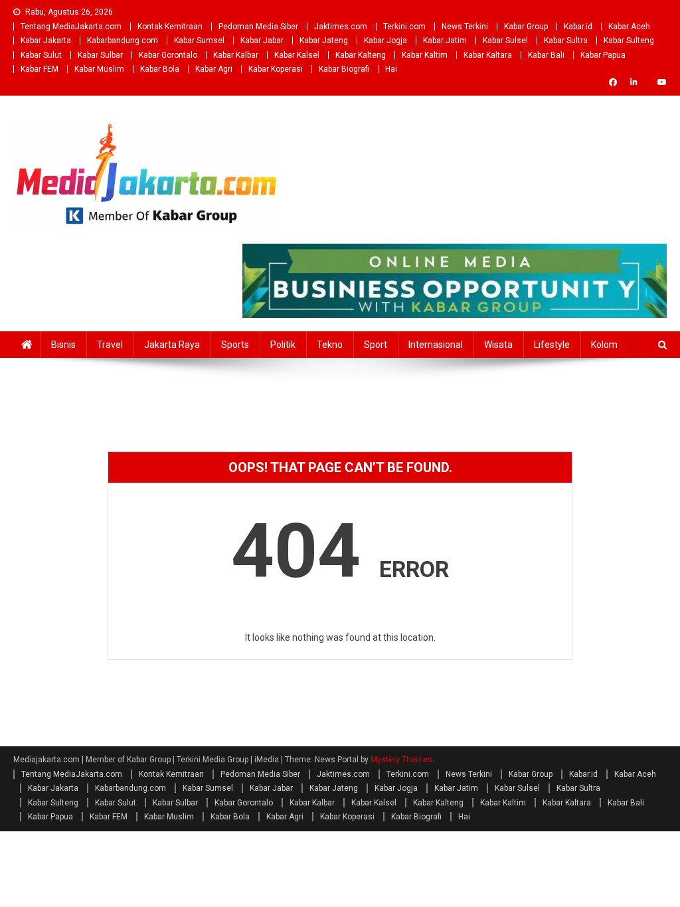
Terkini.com (404, 26)
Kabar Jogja (385, 40)
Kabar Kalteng (360, 55)
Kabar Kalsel (296, 55)
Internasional (435, 344)
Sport (375, 344)
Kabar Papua (603, 55)
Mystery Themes (401, 759)
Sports (235, 344)
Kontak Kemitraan (170, 26)
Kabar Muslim (99, 69)
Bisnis (63, 344)
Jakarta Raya (172, 344)
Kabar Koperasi (275, 69)
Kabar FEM (39, 69)
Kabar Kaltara (488, 55)
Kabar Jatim (445, 40)
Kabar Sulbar (100, 55)
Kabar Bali (546, 55)
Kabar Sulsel (505, 40)
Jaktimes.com (340, 26)
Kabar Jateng (323, 40)
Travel (110, 344)
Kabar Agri (213, 69)
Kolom (604, 344)
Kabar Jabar (262, 40)
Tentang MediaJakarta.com (71, 26)
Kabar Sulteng (629, 40)
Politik (283, 344)
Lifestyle (552, 344)
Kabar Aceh (629, 26)
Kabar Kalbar (235, 55)
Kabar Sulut (41, 55)
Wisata (498, 344)
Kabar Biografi (344, 69)
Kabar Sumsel (199, 40)
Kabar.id (578, 26)
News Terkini (465, 26)
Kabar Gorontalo (168, 55)
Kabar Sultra (566, 40)
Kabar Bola (159, 69)
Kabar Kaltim (425, 55)
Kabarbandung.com (122, 40)
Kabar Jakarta (46, 40)
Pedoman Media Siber (258, 26)
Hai (391, 69)
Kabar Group (526, 26)
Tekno (330, 344)
